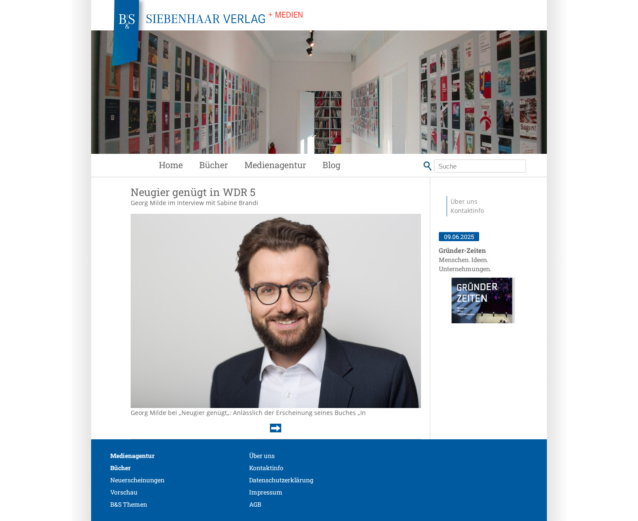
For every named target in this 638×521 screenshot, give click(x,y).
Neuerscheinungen (137, 480)
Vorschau (124, 492)
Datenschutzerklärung (281, 480)
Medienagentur (275, 164)
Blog (331, 164)
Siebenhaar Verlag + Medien (284, 39)
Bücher (213, 164)
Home (171, 164)
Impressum (266, 492)
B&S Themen (128, 504)
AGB (255, 504)
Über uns (464, 201)
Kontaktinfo (467, 210)
